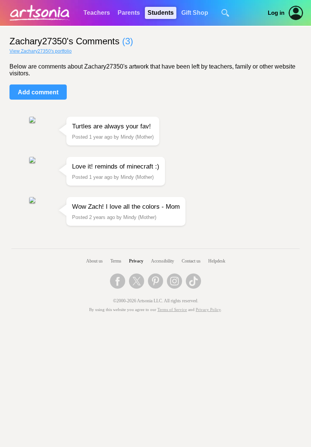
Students (161, 12)
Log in (276, 13)
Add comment (38, 92)
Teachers (96, 12)
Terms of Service (172, 310)
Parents (129, 12)
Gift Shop (194, 12)
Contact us (191, 261)
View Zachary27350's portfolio (40, 51)
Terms (115, 261)
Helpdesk (216, 261)
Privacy (136, 261)
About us (94, 261)
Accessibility (162, 261)
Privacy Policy (208, 310)
